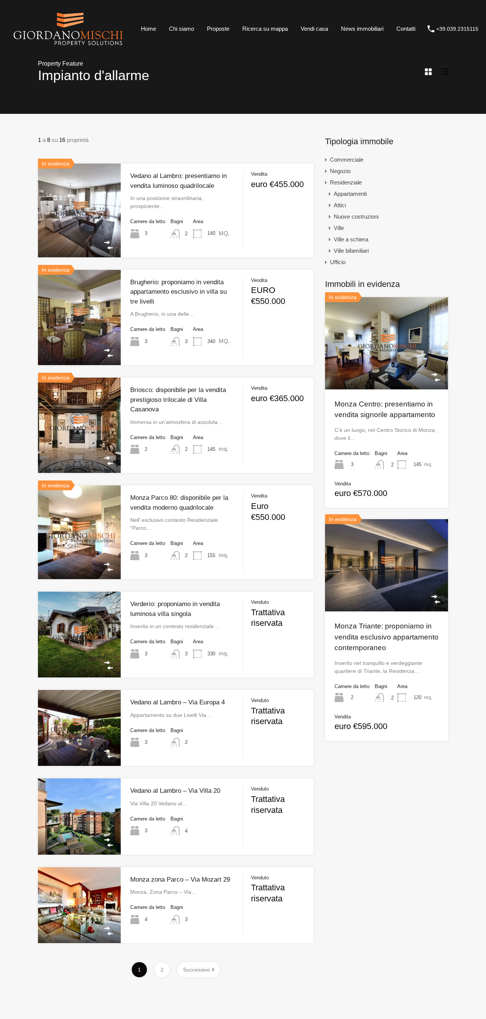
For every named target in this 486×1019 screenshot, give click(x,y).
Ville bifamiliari (351, 250)
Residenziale (346, 182)
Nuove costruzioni (356, 216)
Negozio (340, 171)
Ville (339, 228)
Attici (340, 205)
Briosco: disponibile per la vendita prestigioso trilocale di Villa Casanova (178, 399)
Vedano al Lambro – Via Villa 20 (175, 790)
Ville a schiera (351, 239)
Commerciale (346, 159)
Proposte (218, 28)
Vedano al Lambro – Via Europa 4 (177, 702)
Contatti (405, 28)
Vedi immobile (79, 238)
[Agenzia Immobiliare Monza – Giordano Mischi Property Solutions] (68, 46)
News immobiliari (362, 28)
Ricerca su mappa (265, 28)
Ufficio (338, 262)
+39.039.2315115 (457, 29)
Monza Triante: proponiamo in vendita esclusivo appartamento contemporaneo (387, 637)
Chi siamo (181, 28)
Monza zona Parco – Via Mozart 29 (180, 879)
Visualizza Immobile (386, 371)
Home (148, 28)
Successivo (196, 970)
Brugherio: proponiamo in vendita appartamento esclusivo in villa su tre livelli (178, 292)
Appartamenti (350, 194)
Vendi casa (314, 28)
